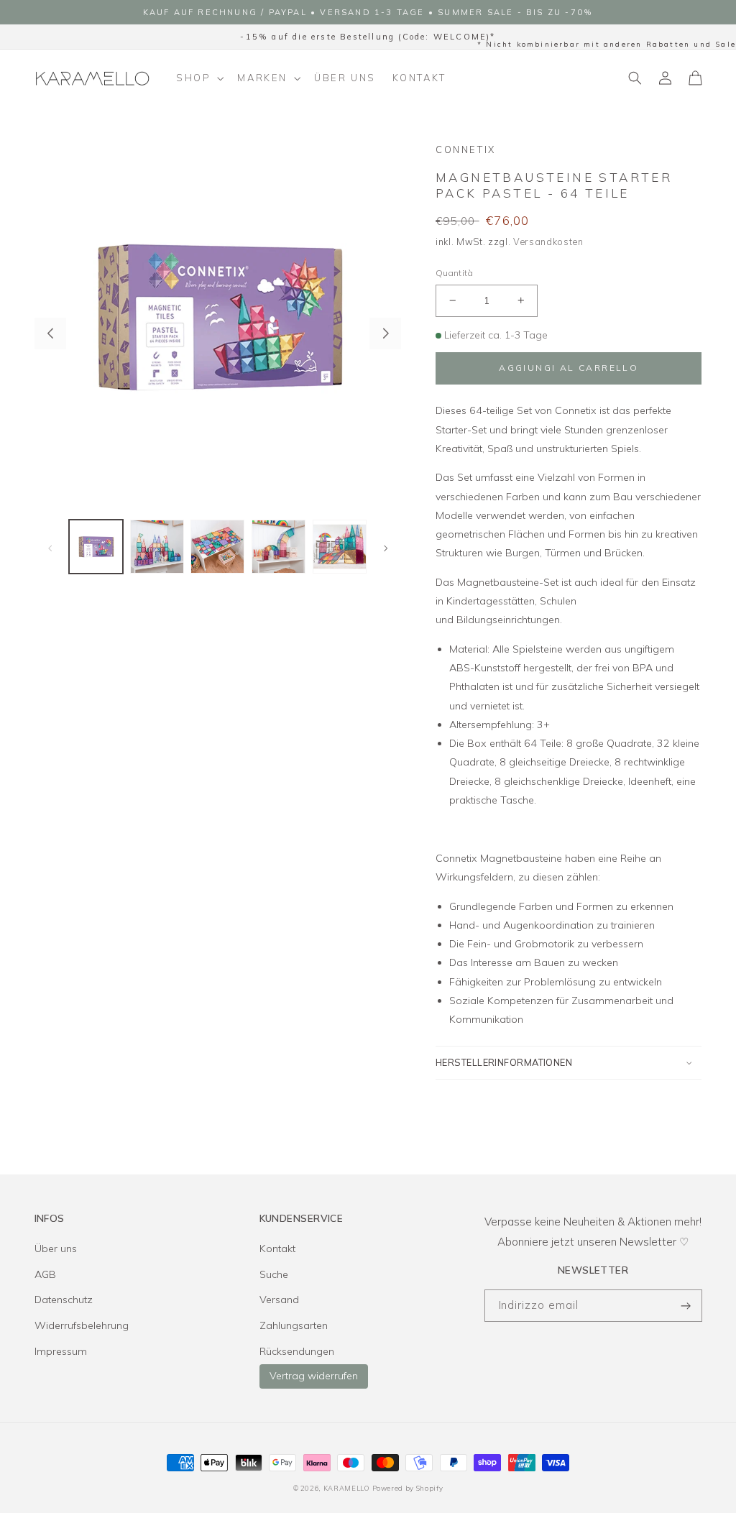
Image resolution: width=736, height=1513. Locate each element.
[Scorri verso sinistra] (50, 333)
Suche (273, 1274)
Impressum (60, 1351)
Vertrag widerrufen (314, 1375)
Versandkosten (548, 241)
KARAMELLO (346, 1488)
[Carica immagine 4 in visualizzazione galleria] (278, 547)
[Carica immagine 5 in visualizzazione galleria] (340, 547)
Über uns (55, 1248)
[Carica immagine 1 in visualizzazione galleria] (96, 547)
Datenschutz (63, 1299)
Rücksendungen (296, 1351)
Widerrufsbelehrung (81, 1325)
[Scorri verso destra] (385, 333)
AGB (45, 1274)
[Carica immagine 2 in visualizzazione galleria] (157, 547)
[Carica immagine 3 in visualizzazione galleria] (217, 547)
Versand (279, 1299)
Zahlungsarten (293, 1325)
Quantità (454, 272)
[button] (198, 78)
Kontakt (277, 1248)
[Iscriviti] (686, 1305)
